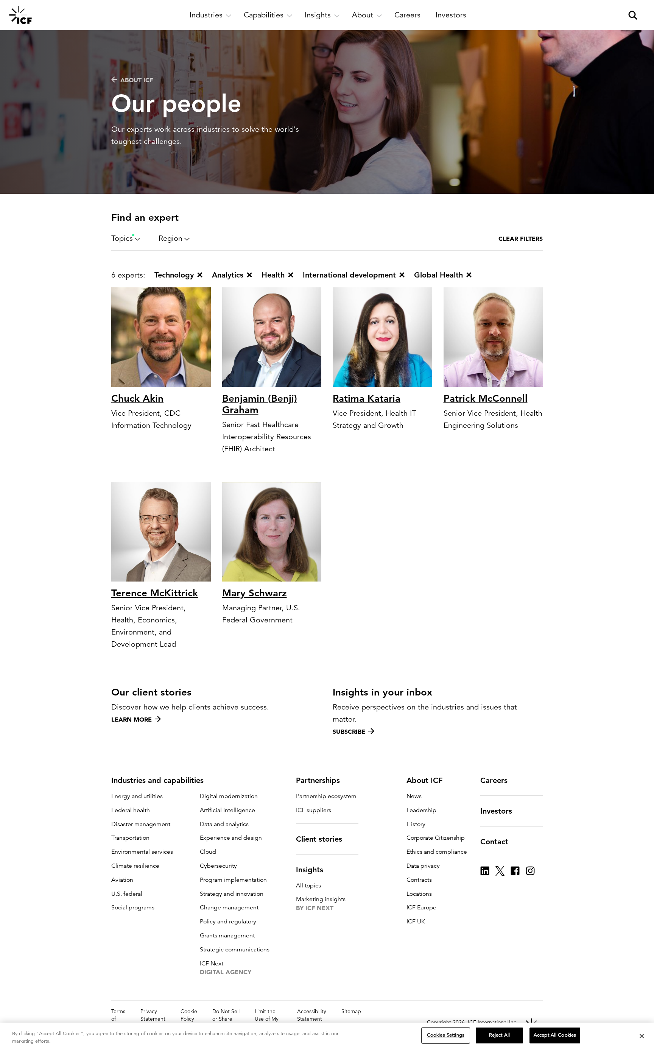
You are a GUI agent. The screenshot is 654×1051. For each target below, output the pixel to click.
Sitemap (351, 1011)
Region (170, 238)
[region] (327, 1037)
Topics (122, 238)
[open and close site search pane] (633, 15)
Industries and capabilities (157, 780)
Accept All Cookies (555, 1035)
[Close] (642, 1036)
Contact (494, 841)
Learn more (131, 719)
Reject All (499, 1035)
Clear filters (520, 238)
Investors (496, 811)
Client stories (319, 839)
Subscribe (349, 731)
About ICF (136, 79)
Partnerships (318, 780)
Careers (494, 780)
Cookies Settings (445, 1035)
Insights (309, 869)
